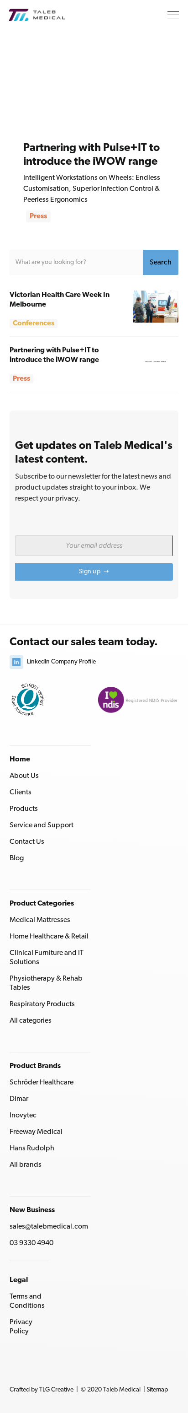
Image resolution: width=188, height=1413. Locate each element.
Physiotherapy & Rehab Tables (46, 983)
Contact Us (27, 842)
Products (24, 809)
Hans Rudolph (32, 1148)
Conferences (33, 323)
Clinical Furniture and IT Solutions (47, 957)
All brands (26, 1165)
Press (38, 216)
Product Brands (35, 1066)
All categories (31, 1021)
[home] (43, 15)
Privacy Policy (21, 1327)
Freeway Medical (36, 1132)
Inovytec (23, 1115)
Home (20, 759)
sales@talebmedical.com (49, 1226)
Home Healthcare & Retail (49, 936)
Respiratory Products (42, 1004)
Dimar (19, 1099)
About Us (24, 776)
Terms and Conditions (27, 1301)
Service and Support (41, 825)
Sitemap (157, 1389)
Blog (17, 858)
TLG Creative (56, 1389)
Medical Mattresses (40, 920)
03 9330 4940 (31, 1243)
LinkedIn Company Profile (61, 661)
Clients (20, 792)
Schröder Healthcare (41, 1082)
